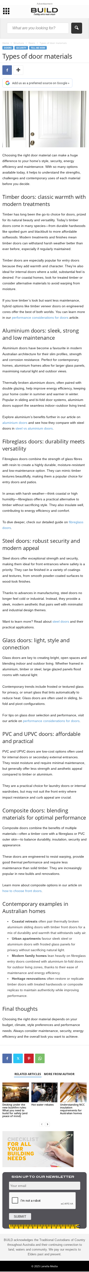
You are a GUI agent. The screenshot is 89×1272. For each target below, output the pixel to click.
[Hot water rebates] (44, 1092)
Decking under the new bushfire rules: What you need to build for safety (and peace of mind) (15, 1110)
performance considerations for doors (40, 317)
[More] (18, 70)
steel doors (60, 621)
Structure (19, 43)
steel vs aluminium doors (34, 428)
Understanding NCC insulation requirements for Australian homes (72, 1109)
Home (5, 43)
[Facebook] (7, 70)
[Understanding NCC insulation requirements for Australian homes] (73, 1092)
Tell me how (38, 47)
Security (21, 47)
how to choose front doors (22, 891)
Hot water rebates (42, 1104)
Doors (31, 43)
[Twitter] (18, 1058)
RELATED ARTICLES (27, 1074)
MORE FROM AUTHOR (59, 1074)
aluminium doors (14, 423)
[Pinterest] (29, 1058)
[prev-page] (41, 1124)
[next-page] (47, 1124)
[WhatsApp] (40, 1058)
